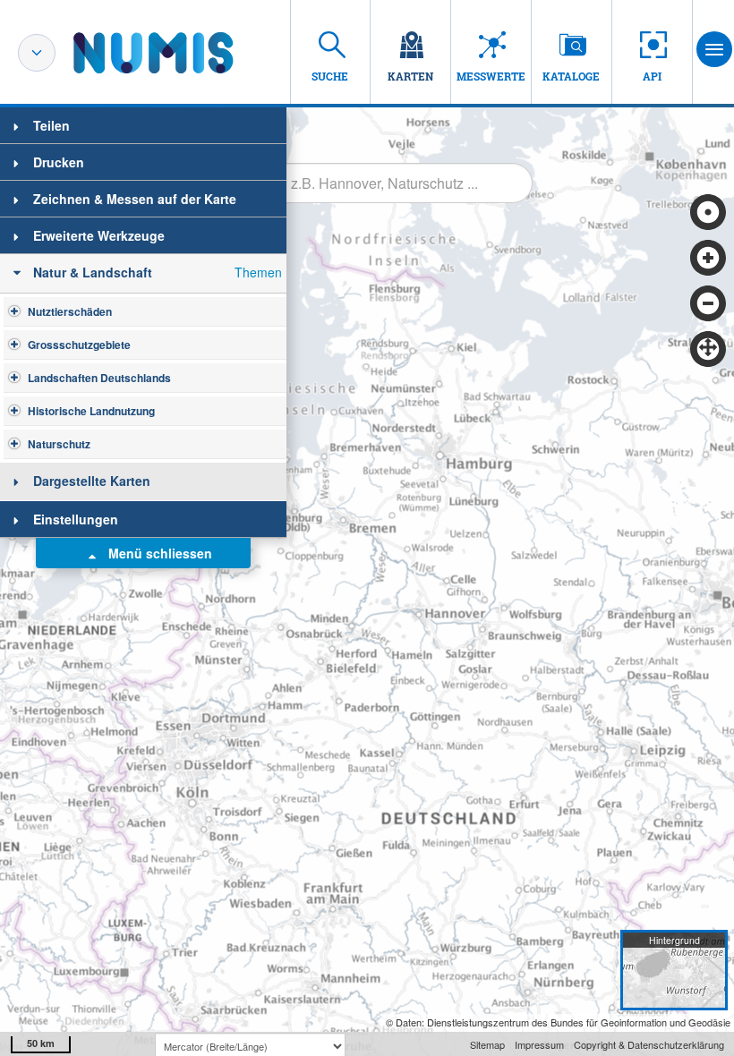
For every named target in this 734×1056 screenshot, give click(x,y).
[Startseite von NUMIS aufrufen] (179, 52)
